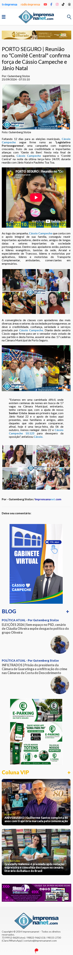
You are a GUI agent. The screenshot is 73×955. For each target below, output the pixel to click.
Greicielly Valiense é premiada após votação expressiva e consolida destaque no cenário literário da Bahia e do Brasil (34, 867)
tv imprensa (9, 4)
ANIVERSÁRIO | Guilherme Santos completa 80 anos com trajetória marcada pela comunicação (36, 819)
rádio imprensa (30, 4)
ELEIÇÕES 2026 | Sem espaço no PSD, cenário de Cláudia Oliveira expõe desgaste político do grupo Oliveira (35, 628)
